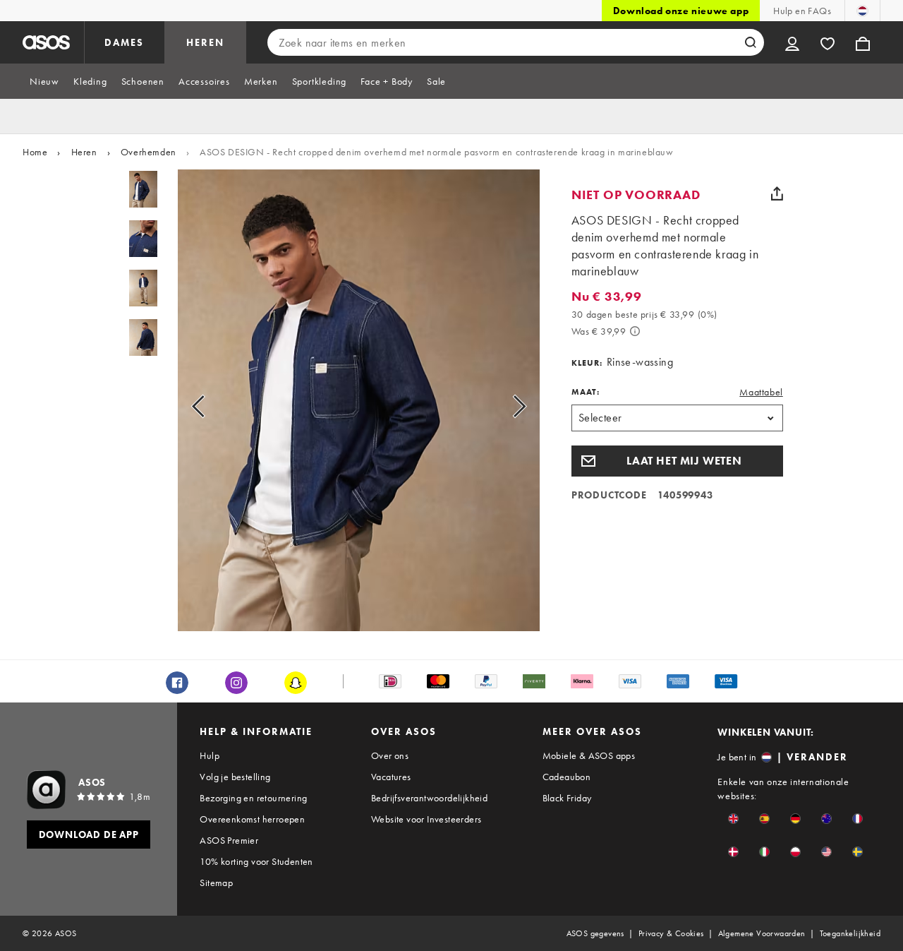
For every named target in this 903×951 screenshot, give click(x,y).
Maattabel (760, 391)
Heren (84, 151)
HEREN (205, 42)
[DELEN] (777, 193)
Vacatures (391, 776)
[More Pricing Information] (635, 331)
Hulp (209, 755)
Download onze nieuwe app (681, 10)
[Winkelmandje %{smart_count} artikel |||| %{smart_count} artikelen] (862, 42)
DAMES (124, 42)
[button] (677, 461)
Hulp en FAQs (802, 10)
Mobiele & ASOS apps (589, 755)
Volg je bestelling (235, 776)
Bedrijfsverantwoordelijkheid (429, 797)
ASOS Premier (229, 840)
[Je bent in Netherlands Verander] (862, 10)
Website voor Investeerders (426, 819)
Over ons (389, 755)
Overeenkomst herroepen (252, 819)
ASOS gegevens (595, 933)
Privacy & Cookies (671, 933)
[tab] (44, 81)
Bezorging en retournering (253, 797)
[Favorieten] (827, 42)
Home (35, 151)
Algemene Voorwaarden (762, 933)
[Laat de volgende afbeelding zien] (503, 406)
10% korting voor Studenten (256, 861)
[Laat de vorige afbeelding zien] (214, 406)
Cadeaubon (567, 776)
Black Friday (567, 797)
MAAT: (585, 391)
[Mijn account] (792, 42)
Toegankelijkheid (850, 933)
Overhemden (148, 151)
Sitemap (216, 882)
